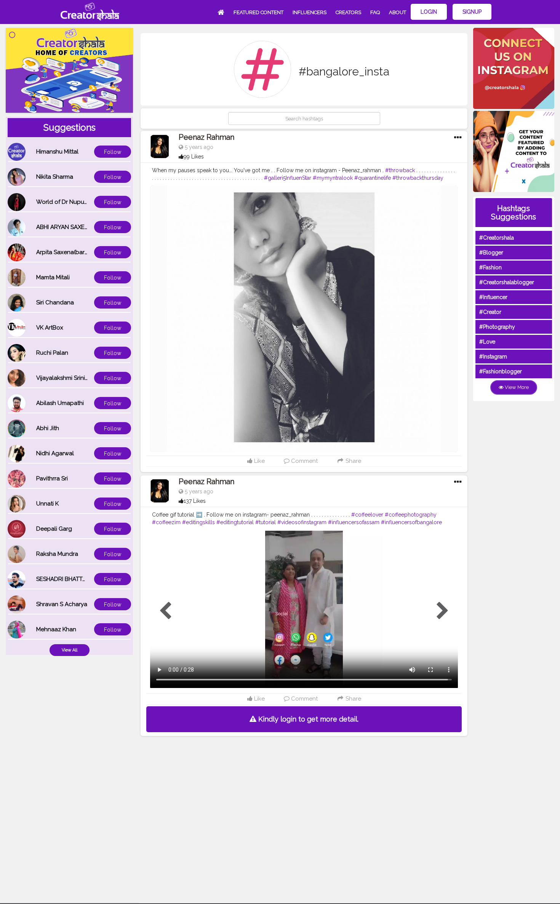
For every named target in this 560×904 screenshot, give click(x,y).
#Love (487, 342)
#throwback (400, 170)
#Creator (490, 312)
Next (443, 611)
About (397, 12)
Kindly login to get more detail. (307, 719)
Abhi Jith (47, 428)
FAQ (375, 12)
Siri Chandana (55, 302)
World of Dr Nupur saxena (71, 201)
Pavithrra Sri (52, 478)
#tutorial (265, 522)
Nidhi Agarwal (55, 453)
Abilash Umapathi (60, 403)
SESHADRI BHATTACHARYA (72, 579)
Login (429, 12)
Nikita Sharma (54, 176)
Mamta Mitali (53, 277)
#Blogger (491, 253)
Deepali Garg (54, 528)
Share (352, 461)
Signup (472, 12)
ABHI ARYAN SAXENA (64, 227)
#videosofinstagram (301, 522)
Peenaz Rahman (206, 137)
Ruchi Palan (52, 352)
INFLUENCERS (309, 12)
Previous (165, 611)
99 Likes (194, 157)
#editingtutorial (235, 522)
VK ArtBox (49, 327)
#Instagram (493, 357)
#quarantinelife (372, 178)
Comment (304, 461)
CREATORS (348, 12)
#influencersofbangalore (411, 522)
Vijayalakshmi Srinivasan (68, 377)
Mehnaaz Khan (56, 629)
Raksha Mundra (57, 553)
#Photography (497, 327)
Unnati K (47, 503)
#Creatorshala (496, 238)
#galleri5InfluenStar (287, 178)
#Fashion (490, 267)
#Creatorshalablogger (506, 282)
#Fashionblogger (500, 371)
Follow (112, 152)
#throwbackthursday (417, 178)
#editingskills (198, 522)
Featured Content (258, 12)
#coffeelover (367, 515)
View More (516, 387)
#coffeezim (166, 522)
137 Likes (195, 501)
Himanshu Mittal (57, 151)
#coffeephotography (411, 515)
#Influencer (493, 297)
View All (69, 650)
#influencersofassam (353, 522)
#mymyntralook (333, 178)
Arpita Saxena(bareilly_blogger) (79, 252)
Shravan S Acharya (61, 604)
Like (259, 461)
